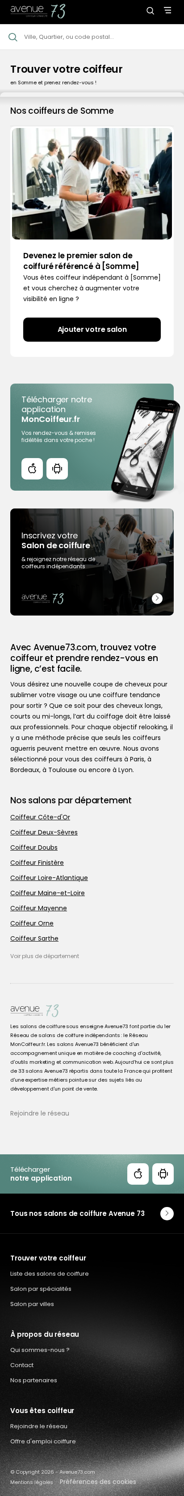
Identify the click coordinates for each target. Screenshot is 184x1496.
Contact (21, 1365)
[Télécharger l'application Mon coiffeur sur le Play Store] (57, 468)
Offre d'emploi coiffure (43, 1441)
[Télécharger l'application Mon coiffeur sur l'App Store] (32, 468)
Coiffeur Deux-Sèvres (44, 832)
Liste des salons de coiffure (49, 1273)
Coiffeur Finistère (37, 862)
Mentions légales (31, 1482)
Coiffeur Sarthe (34, 938)
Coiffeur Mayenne (38, 908)
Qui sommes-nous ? (40, 1350)
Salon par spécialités (40, 1289)
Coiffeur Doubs (34, 847)
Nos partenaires (33, 1380)
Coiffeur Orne (32, 923)
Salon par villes (32, 1304)
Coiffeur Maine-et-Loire (47, 893)
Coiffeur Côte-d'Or (40, 817)
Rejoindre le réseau (39, 1113)
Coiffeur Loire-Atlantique (49, 877)
